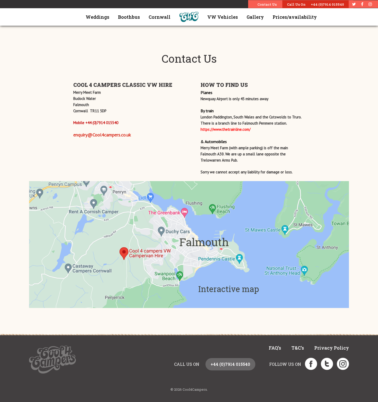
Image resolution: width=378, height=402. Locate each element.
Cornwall (159, 17)
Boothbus (129, 17)
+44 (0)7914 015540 (327, 4)
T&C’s (297, 347)
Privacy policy (331, 347)
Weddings (97, 17)
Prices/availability (295, 17)
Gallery (255, 17)
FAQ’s (275, 347)
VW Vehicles (222, 17)
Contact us (267, 4)
